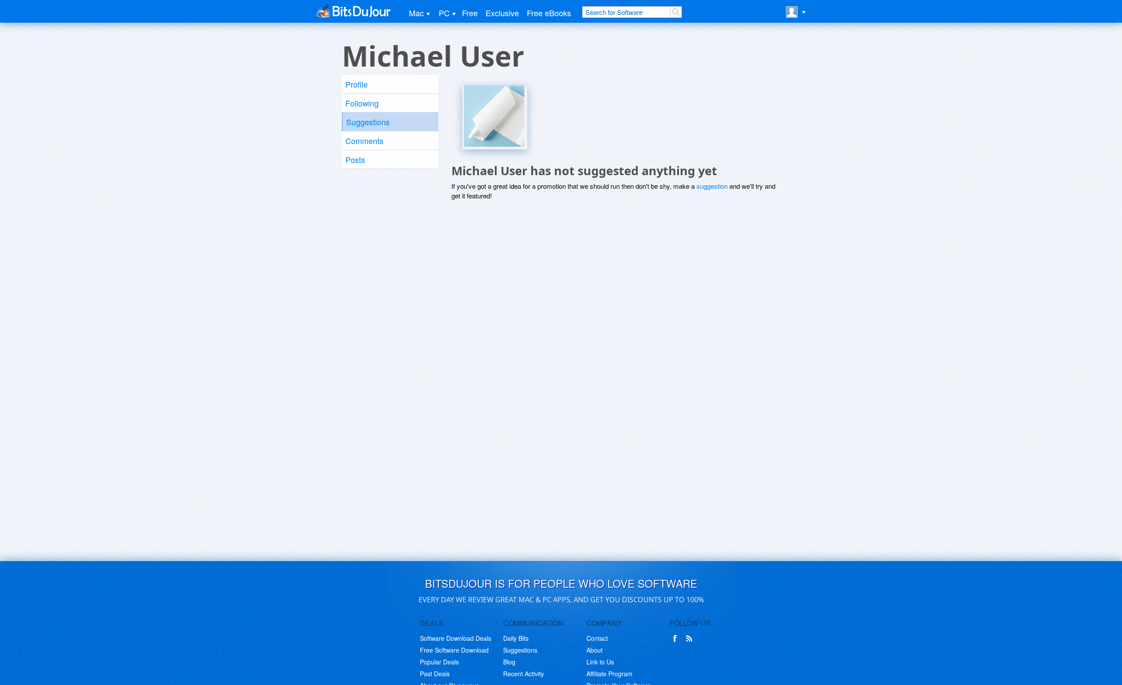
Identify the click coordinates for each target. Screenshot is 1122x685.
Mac (416, 12)
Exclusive (502, 12)
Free (470, 12)
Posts (355, 159)
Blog (509, 661)
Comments (364, 140)
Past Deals (435, 673)
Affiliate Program (609, 673)
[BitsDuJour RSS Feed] (691, 638)
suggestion (712, 186)
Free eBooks (549, 12)
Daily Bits (516, 638)
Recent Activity (523, 673)
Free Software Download (454, 650)
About (594, 650)
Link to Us (600, 661)
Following (362, 103)
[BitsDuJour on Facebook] (677, 638)
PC (444, 12)
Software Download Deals (455, 638)
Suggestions (368, 121)
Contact (597, 638)
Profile (356, 84)
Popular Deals (439, 661)
